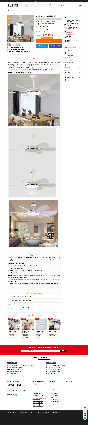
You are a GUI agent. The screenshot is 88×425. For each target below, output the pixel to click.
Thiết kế (38, 10)
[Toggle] (9, 297)
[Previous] (9, 28)
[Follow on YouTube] (14, 395)
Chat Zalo (42, 46)
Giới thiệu (32, 10)
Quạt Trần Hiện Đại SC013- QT (26, 332)
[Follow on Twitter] (10, 395)
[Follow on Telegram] (16, 395)
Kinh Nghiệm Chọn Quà (56, 10)
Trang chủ (25, 10)
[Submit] (50, 5)
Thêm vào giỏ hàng (47, 37)
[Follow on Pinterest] (12, 395)
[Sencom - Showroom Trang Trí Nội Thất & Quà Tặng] (14, 5)
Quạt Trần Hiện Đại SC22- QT (53, 332)
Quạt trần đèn (16, 13)
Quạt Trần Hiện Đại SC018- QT (40, 332)
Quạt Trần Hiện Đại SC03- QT (13, 332)
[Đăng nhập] (76, 5)
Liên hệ (71, 10)
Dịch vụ (65, 10)
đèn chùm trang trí (21, 255)
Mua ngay (48, 41)
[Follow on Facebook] (8, 395)
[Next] (32, 28)
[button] (79, 5)
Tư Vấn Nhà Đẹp (45, 10)
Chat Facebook (55, 46)
